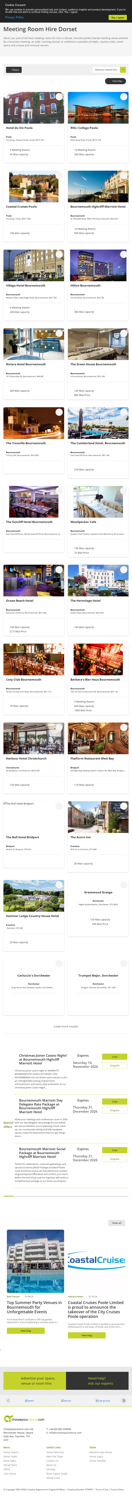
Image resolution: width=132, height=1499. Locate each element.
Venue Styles (10, 1456)
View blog (26, 1330)
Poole (9, 136)
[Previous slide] (8, 1400)
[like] (59, 96)
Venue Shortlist (97, 1460)
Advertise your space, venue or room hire (38, 1381)
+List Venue (9, 1473)
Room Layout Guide (56, 1473)
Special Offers (8, 1125)
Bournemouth (77, 215)
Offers (6, 1469)
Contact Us (52, 1460)
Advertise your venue (100, 1452)
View (115, 1056)
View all (116, 1223)
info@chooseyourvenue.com (65, 1432)
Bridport (74, 767)
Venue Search (10, 1452)
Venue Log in (96, 1456)
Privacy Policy (14, 17)
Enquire (114, 1065)
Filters (15, 70)
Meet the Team (54, 1456)
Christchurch (12, 767)
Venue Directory (55, 1452)
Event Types (9, 1460)
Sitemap (50, 1469)
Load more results (66, 1026)
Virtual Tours (10, 1465)
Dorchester (98, 900)
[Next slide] (123, 1400)
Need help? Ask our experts (100, 1381)
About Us (51, 1465)
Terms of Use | (103, 1489)
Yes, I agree (117, 17)
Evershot (74, 846)
